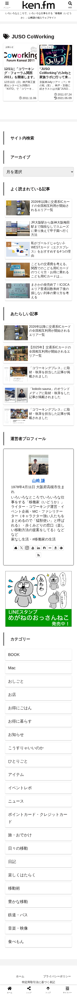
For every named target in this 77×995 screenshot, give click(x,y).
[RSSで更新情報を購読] (38, 555)
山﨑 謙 (38, 480)
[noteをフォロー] (44, 547)
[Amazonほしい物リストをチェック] (55, 547)
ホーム (20, 976)
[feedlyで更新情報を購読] (61, 547)
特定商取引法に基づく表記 (38, 982)
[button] (68, 710)
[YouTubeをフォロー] (32, 547)
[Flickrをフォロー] (50, 547)
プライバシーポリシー (57, 976)
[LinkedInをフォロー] (38, 547)
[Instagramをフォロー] (27, 547)
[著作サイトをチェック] (15, 547)
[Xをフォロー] (21, 547)
